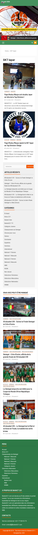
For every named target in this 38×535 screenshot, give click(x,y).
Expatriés (13, 91)
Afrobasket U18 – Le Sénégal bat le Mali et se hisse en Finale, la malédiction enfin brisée (19, 428)
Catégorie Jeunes (9, 226)
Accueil (4, 449)
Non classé (7, 272)
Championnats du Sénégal (12, 230)
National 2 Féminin (10, 259)
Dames (6, 236)
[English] (2, 2)
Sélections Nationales (11, 281)
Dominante (7, 91)
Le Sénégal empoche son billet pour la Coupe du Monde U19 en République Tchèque (17, 391)
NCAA (6, 268)
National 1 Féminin (10, 252)
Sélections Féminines (11, 275)
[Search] (32, 42)
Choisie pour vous (10, 233)
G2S (23, 533)
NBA (5, 265)
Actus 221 (6, 139)
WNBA (6, 285)
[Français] (4, 2)
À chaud (6, 213)
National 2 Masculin (10, 262)
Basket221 (18, 100)
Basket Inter (8, 220)
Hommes (7, 246)
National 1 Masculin (10, 256)
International (8, 249)
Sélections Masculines (11, 278)
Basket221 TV (8, 223)
